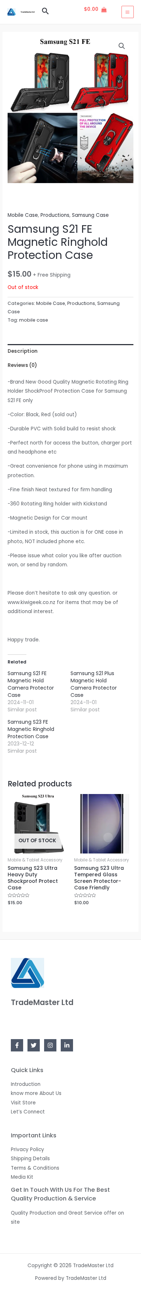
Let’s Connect (28, 1111)
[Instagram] (50, 1045)
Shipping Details (30, 1158)
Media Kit (22, 1177)
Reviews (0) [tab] (22, 365)
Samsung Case (90, 215)
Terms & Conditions (35, 1168)
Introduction (25, 1084)
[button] (121, 46)
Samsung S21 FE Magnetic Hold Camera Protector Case (31, 684)
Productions (54, 215)
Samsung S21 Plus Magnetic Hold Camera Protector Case (93, 684)
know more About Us (36, 1093)
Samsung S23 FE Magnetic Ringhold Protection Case (31, 729)
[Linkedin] (67, 1045)
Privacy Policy (27, 1149)
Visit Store (23, 1102)
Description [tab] (23, 351)
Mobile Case (23, 215)
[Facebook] (17, 1045)
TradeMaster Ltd (28, 12)
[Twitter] (33, 1045)
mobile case (33, 320)
